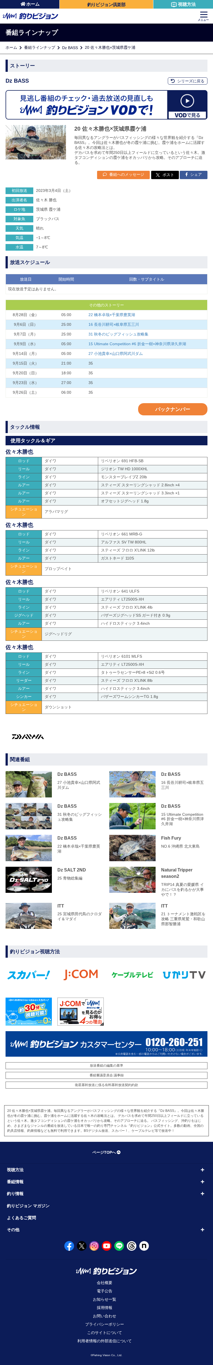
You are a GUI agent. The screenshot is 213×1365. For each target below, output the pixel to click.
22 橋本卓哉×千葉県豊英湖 (111, 314)
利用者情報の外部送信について (104, 1341)
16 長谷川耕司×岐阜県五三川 (113, 324)
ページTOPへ (104, 1152)
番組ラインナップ (39, 47)
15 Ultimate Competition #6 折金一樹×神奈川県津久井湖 (137, 344)
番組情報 (15, 1181)
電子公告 (104, 1291)
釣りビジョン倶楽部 (106, 4)
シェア (195, 174)
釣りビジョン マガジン (28, 1205)
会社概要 (104, 1282)
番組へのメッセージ (126, 174)
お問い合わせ (104, 1316)
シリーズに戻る (190, 81)
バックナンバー (172, 409)
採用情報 (104, 1307)
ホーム (33, 4)
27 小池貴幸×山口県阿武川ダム (115, 353)
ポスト (168, 174)
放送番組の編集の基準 (106, 1065)
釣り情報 (15, 1193)
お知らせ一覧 (104, 1299)
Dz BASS (70, 47)
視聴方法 (187, 4)
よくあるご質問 (21, 1217)
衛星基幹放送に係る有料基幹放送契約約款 (106, 1085)
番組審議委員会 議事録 (107, 1075)
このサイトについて (104, 1332)
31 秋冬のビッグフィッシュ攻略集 (118, 334)
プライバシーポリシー (104, 1324)
